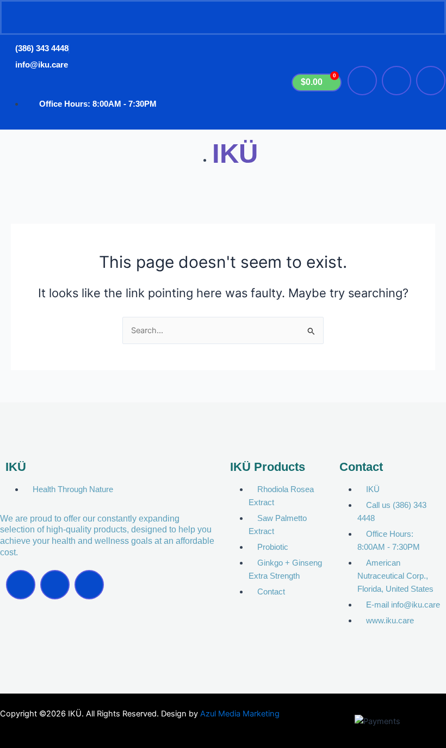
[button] (223, 17)
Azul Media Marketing (240, 714)
